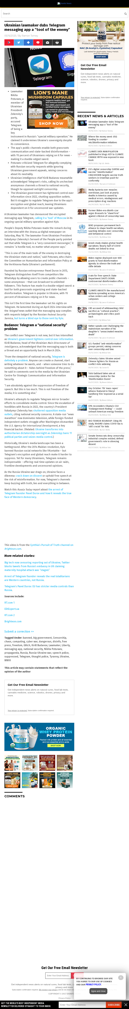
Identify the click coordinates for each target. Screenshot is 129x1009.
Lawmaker (54, 645)
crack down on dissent (29, 475)
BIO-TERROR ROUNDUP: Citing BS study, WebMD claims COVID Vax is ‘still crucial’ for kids (105, 424)
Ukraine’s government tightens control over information (40, 339)
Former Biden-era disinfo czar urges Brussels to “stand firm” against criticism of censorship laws (106, 213)
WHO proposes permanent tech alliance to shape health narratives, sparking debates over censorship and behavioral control (106, 229)
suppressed (11, 656)
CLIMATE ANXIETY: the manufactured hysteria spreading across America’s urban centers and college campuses (106, 295)
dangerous (45, 641)
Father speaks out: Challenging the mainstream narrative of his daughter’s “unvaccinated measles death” (105, 330)
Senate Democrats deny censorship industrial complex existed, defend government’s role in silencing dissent (106, 440)
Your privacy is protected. (17, 710)
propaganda (11, 652)
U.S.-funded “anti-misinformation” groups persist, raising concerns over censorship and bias (105, 346)
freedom (17, 645)
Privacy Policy (64, 998)
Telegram (25, 656)
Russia (24, 652)
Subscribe (114, 1004)
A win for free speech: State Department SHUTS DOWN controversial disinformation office (105, 278)
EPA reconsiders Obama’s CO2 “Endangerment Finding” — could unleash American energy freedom (105, 409)
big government (42, 637)
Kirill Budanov (39, 645)
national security (33, 649)
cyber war (32, 641)
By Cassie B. (104, 368)
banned (27, 637)
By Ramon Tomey (106, 131)
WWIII (7, 660)
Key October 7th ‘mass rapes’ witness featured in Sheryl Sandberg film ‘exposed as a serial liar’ (105, 392)
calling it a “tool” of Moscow (50, 218)
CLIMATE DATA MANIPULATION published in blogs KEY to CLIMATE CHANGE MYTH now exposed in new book (106, 156)
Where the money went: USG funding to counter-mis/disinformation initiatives (102, 139)
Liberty (66, 645)
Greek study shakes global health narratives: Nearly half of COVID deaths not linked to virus (105, 246)
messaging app (13, 649)
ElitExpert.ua (11, 608)
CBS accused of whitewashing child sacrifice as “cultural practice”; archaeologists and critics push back (105, 312)
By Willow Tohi (105, 237)
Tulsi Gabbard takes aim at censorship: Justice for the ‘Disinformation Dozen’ (101, 376)
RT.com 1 (9, 602)
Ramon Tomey (30, 35)
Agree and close (98, 991)
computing (19, 641)
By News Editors (105, 146)
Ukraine (64, 656)
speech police (61, 652)
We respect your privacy (48, 990)
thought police (39, 656)
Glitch (27, 645)
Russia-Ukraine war (40, 652)
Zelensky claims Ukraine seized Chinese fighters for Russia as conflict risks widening (104, 361)
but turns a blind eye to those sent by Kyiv (38, 318)
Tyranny (54, 656)
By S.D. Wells (104, 163)
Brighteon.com (13, 621)
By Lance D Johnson (107, 184)
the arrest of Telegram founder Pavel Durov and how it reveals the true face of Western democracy (37, 493)
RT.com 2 (9, 615)
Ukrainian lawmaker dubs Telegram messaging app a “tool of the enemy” (106, 124)
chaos (7, 641)
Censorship (59, 637)
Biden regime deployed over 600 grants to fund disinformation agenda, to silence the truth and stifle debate (105, 262)
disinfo (57, 641)
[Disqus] (39, 840)
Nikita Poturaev (53, 649)
